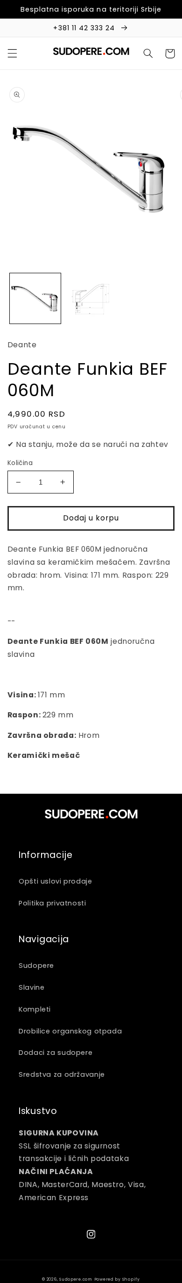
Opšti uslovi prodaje (55, 881)
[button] (12, 53)
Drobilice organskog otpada (70, 1031)
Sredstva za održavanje (62, 1074)
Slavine (31, 987)
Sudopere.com (75, 1279)
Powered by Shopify (117, 1279)
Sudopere (36, 965)
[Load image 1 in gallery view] (35, 298)
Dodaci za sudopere (55, 1052)
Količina (20, 463)
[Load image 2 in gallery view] (90, 298)
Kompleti (35, 1009)
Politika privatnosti (52, 903)
